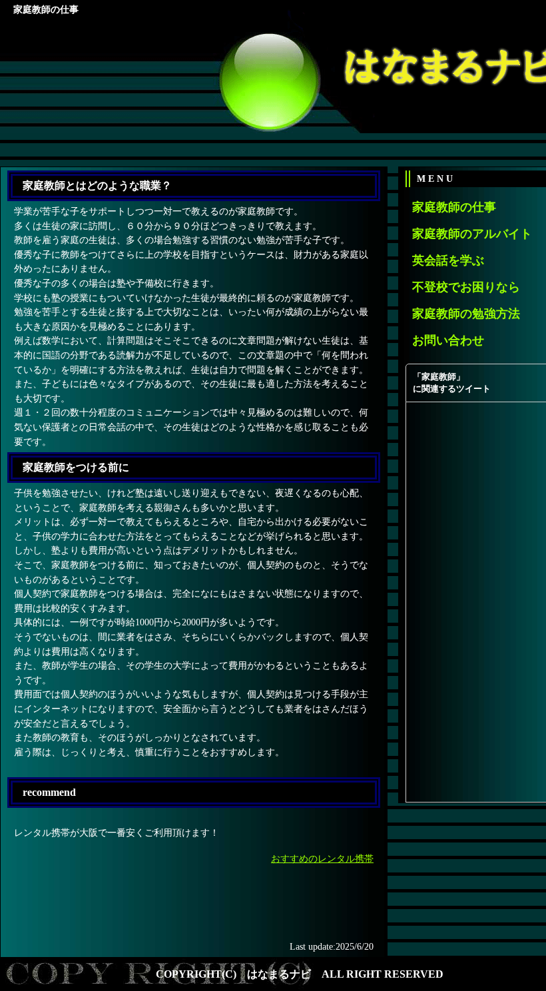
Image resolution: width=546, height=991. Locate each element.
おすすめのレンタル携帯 (322, 858)
